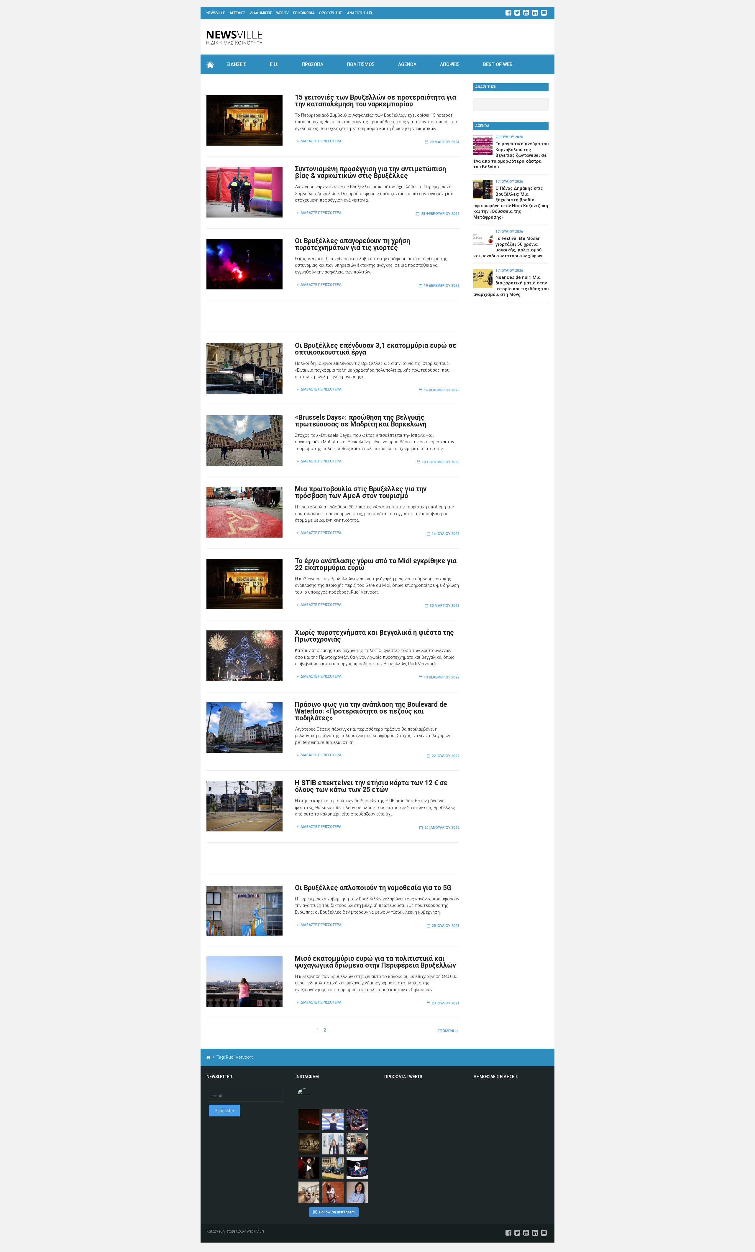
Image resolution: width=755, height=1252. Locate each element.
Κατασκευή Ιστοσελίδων (226, 1231)
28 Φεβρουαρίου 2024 (440, 214)
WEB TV (282, 13)
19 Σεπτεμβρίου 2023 (440, 462)
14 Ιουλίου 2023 (445, 534)
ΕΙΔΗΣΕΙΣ (236, 64)
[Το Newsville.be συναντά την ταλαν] (333, 1143)
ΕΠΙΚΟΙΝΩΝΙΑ (304, 13)
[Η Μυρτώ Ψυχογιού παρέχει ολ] (357, 1192)
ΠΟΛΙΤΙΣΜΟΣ (361, 64)
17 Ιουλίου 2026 (509, 181)
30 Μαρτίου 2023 (444, 606)
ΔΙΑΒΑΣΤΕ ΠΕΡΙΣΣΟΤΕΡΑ (321, 141)
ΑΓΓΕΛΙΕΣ (237, 13)
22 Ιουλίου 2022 (445, 756)
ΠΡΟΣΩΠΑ (312, 64)
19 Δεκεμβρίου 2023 (441, 286)
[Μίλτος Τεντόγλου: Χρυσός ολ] (333, 1119)
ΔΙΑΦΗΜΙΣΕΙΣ (261, 13)
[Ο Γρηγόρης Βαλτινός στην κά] (309, 1168)
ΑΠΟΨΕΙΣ (449, 64)
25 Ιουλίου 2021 (445, 926)
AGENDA (407, 64)
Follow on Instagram (336, 1212)
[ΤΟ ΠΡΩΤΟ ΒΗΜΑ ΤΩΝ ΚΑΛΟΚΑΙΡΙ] (333, 1168)
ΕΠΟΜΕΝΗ (447, 1031)
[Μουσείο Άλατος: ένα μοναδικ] (357, 1143)
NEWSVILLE (215, 13)
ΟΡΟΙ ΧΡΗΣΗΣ (330, 13)
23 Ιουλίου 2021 (445, 1003)
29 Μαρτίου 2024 (444, 142)
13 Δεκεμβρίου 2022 (441, 677)
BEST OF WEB (498, 64)
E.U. (274, 64)
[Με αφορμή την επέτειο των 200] (309, 1143)
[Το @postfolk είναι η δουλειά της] (357, 1168)
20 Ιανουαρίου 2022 (441, 828)
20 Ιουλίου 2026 (509, 137)
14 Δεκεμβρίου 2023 (441, 390)
